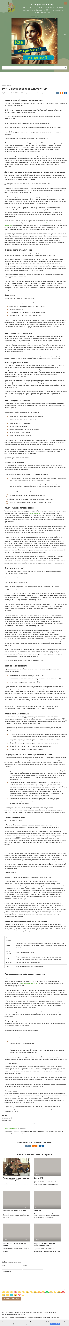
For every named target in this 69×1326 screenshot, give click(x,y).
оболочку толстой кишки (29, 983)
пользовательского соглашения (53, 1319)
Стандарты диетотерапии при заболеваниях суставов (46, 1244)
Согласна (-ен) (55, 1323)
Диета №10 (38, 1178)
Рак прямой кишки (35, 513)
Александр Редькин (10, 1128)
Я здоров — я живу (42, 4)
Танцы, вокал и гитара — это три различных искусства (16, 1179)
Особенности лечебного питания (16, 1211)
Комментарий (6, 1271)
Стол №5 (37, 1211)
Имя (3, 1265)
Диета (28, 93)
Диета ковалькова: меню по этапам (14, 1244)
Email (25, 1265)
